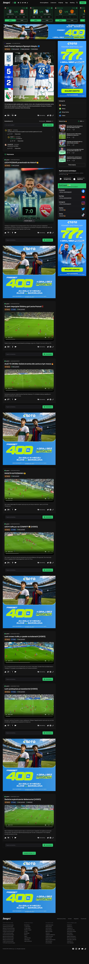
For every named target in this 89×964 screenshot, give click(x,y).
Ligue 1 (25, 936)
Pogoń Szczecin (49, 936)
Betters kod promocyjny (8, 938)
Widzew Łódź (49, 938)
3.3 (41, 17)
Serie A (25, 934)
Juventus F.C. (70, 941)
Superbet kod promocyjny (9, 929)
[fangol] (7, 918)
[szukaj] (77, 3)
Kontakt (70, 918)
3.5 (16, 17)
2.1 (8, 17)
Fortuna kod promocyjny (8, 934)
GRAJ (10, 20)
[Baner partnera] (44, 31)
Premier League (27, 929)
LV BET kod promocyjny (8, 933)
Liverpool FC (70, 928)
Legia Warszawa (49, 925)
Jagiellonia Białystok (50, 934)
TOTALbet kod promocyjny (9, 942)
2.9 (49, 17)
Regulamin (76, 918)
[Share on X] (48, 115)
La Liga (25, 931)
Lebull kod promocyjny (8, 926)
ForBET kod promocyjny (8, 941)
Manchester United (71, 931)
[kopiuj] (53, 115)
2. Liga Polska (27, 928)
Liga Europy (27, 939)
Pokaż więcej (72, 165)
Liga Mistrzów (27, 938)
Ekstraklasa (26, 925)
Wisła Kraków (49, 926)
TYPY (22, 20)
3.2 (24, 17)
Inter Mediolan (70, 942)
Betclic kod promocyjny (8, 939)
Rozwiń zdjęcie (28, 220)
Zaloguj (83, 2)
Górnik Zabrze (49, 929)
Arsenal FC (69, 925)
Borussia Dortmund (71, 938)
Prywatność (83, 918)
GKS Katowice (49, 941)
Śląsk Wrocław (49, 931)
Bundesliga (26, 933)
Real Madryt (69, 933)
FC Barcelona (70, 934)
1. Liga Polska (27, 926)
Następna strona (28, 853)
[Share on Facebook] (50, 115)
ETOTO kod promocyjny (8, 925)
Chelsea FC (69, 926)
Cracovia (48, 933)
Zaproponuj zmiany (61, 918)
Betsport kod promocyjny (9, 928)
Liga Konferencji (28, 941)
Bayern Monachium (71, 936)
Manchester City (71, 929)
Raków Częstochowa (50, 939)
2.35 (34, 17)
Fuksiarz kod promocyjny (8, 931)
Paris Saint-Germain (71, 939)
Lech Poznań (48, 928)
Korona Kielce (49, 942)
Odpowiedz (18, 134)
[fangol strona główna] (6, 3)
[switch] (14, 3)
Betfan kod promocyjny (8, 936)
